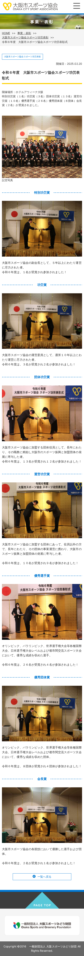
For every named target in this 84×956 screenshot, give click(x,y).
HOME (6, 33)
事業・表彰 (24, 33)
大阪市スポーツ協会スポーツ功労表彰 (25, 37)
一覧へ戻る (44, 876)
